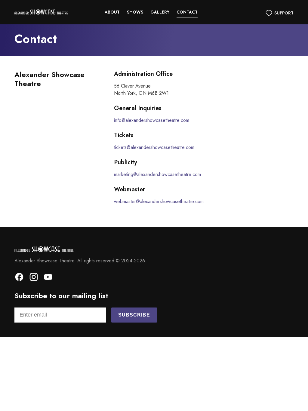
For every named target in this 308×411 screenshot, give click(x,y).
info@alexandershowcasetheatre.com (151, 120)
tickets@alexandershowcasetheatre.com (154, 147)
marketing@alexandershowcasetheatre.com (157, 174)
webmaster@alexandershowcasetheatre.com (159, 201)
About (112, 12)
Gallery (159, 12)
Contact (187, 12)
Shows (135, 12)
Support (284, 13)
